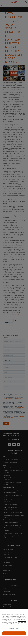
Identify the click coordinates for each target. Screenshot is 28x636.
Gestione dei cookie (13, 628)
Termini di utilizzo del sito (13, 624)
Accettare (14, 633)
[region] (14, 622)
